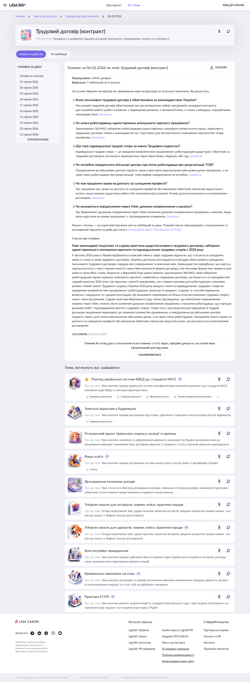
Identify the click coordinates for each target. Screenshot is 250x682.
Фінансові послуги (159, 396)
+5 (186, 527)
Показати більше (38, 139)
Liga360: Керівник (139, 630)
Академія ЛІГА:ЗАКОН (175, 636)
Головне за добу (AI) (31, 54)
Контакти (209, 642)
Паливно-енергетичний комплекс (195, 396)
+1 (180, 379)
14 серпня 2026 (29, 122)
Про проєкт (114, 5)
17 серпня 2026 (29, 105)
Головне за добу (30, 66)
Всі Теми (134, 5)
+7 (107, 456)
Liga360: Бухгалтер (140, 642)
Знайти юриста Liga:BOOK (177, 630)
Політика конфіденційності (178, 655)
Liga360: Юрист (138, 636)
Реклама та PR (212, 636)
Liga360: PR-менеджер (142, 648)
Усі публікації (59, 54)
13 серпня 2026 (29, 128)
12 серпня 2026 (29, 134)
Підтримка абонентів (216, 648)
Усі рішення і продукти (175, 648)
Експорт (221, 67)
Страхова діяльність (131, 396)
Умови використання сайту (178, 661)
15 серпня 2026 (29, 116)
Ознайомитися (149, 354)
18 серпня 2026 (29, 99)
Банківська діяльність (101, 396)
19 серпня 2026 (29, 93)
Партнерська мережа (216, 630)
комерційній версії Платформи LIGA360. (155, 229)
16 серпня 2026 (29, 111)
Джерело (105, 114)
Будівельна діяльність (101, 421)
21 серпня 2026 (29, 81)
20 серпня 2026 (29, 87)
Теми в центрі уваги (173, 642)
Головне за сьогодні (31, 75)
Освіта (93, 469)
